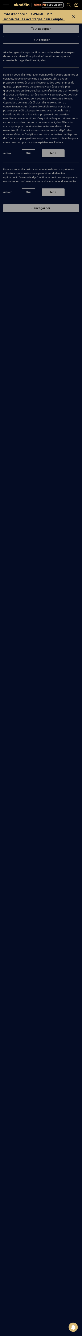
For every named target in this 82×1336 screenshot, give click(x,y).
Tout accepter (41, 28)
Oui (28, 153)
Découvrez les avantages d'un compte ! (34, 19)
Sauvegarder (41, 208)
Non (53, 153)
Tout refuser (41, 40)
